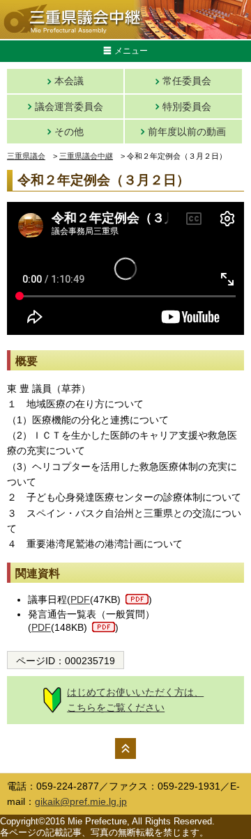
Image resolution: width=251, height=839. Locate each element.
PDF (80, 599)
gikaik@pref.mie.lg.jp (81, 801)
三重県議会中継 (86, 156)
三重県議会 (26, 156)
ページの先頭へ (125, 748)
